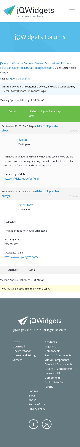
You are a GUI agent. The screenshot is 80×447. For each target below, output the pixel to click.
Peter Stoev (10, 91)
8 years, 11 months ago (31, 91)
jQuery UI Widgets (11, 63)
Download (18, 346)
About (32, 400)
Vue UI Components (57, 360)
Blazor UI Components (58, 364)
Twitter (47, 424)
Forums (28, 63)
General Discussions (47, 63)
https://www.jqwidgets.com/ (21, 257)
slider (28, 78)
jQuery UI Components (59, 368)
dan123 (22, 139)
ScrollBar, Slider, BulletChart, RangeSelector (26, 67)
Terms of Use (37, 404)
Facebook (33, 424)
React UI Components (58, 355)
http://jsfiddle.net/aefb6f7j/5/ (21, 178)
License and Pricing (24, 355)
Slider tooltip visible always (46, 111)
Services (17, 360)
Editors (65, 63)
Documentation (21, 351)
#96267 (73, 196)
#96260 (73, 130)
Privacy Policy (37, 409)
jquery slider (16, 78)
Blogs (32, 395)
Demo (16, 342)
